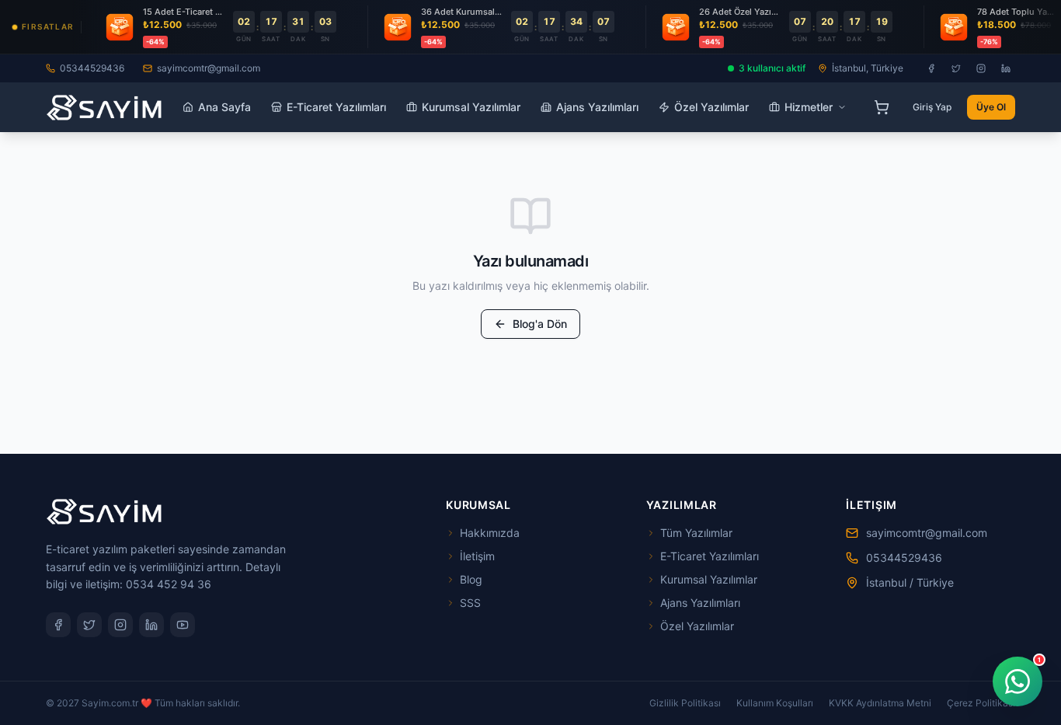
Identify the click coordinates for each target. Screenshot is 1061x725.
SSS (470, 602)
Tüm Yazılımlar (696, 532)
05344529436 (92, 68)
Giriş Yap (932, 107)
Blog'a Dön (540, 323)
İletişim (477, 556)
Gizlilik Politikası (685, 703)
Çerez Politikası (981, 703)
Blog (471, 579)
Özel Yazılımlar (711, 106)
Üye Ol (991, 107)
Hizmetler (808, 106)
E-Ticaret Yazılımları (336, 106)
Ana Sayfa (224, 106)
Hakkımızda (490, 532)
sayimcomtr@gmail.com (208, 68)
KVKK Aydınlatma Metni (880, 703)
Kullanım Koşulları (774, 703)
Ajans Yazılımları (597, 106)
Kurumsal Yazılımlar (471, 106)
